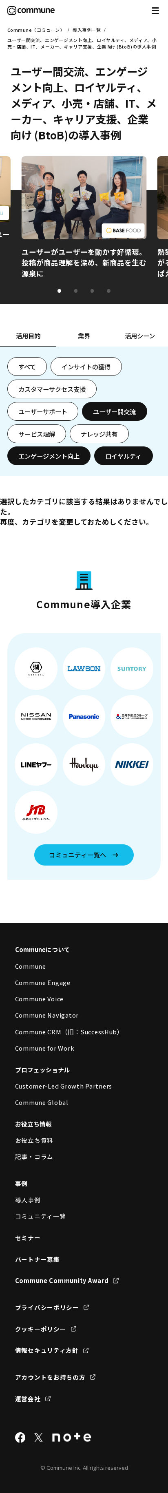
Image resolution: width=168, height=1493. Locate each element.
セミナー (28, 1237)
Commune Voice (39, 998)
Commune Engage (43, 982)
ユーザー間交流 (114, 411)
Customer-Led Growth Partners (64, 1086)
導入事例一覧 (87, 30)
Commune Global (42, 1102)
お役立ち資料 (34, 1140)
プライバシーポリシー (47, 1307)
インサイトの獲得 (86, 366)
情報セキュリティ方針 (47, 1350)
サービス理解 (36, 433)
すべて (27, 366)
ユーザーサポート (42, 411)
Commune (30, 966)
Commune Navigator (47, 1015)
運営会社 (28, 1398)
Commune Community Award (62, 1280)
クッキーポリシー (40, 1329)
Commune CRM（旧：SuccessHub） (69, 1031)
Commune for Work (45, 1048)
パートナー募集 (37, 1259)
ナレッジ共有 (99, 433)
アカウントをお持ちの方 (50, 1377)
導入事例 (28, 1199)
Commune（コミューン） (36, 30)
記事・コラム (34, 1156)
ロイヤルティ (123, 455)
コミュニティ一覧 (40, 1216)
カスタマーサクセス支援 (52, 388)
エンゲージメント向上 (49, 455)
